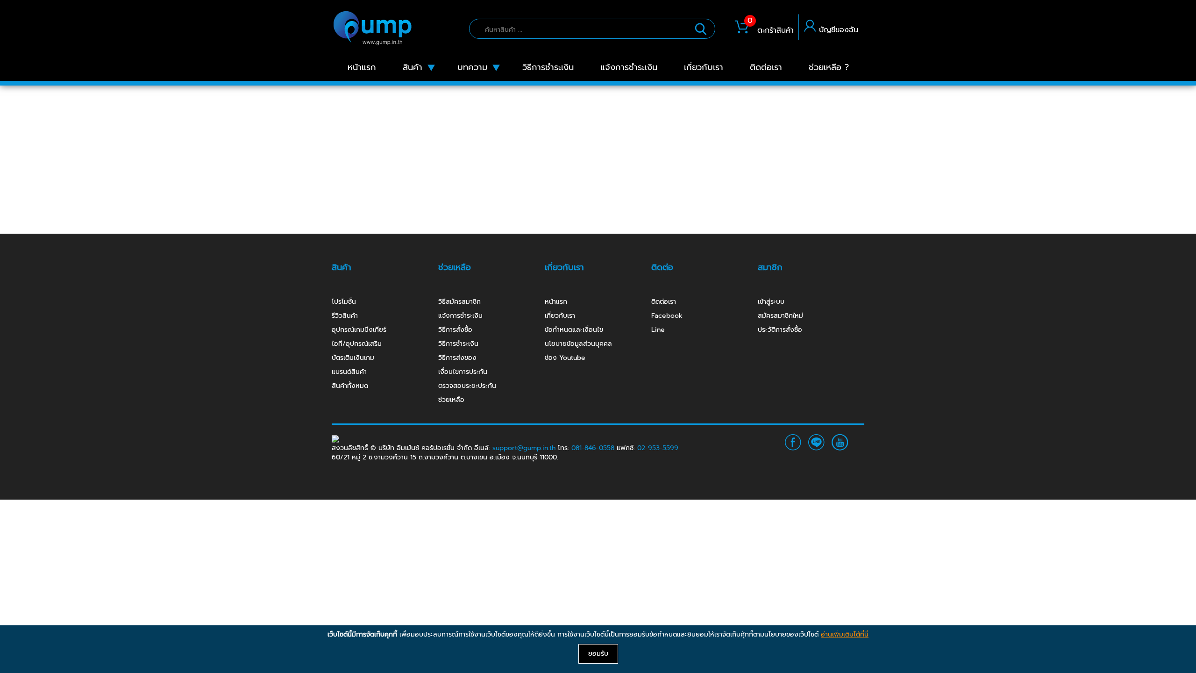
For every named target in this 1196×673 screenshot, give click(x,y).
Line (658, 330)
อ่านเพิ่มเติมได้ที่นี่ (845, 634)
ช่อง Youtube (565, 358)
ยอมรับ (598, 654)
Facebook (667, 316)
